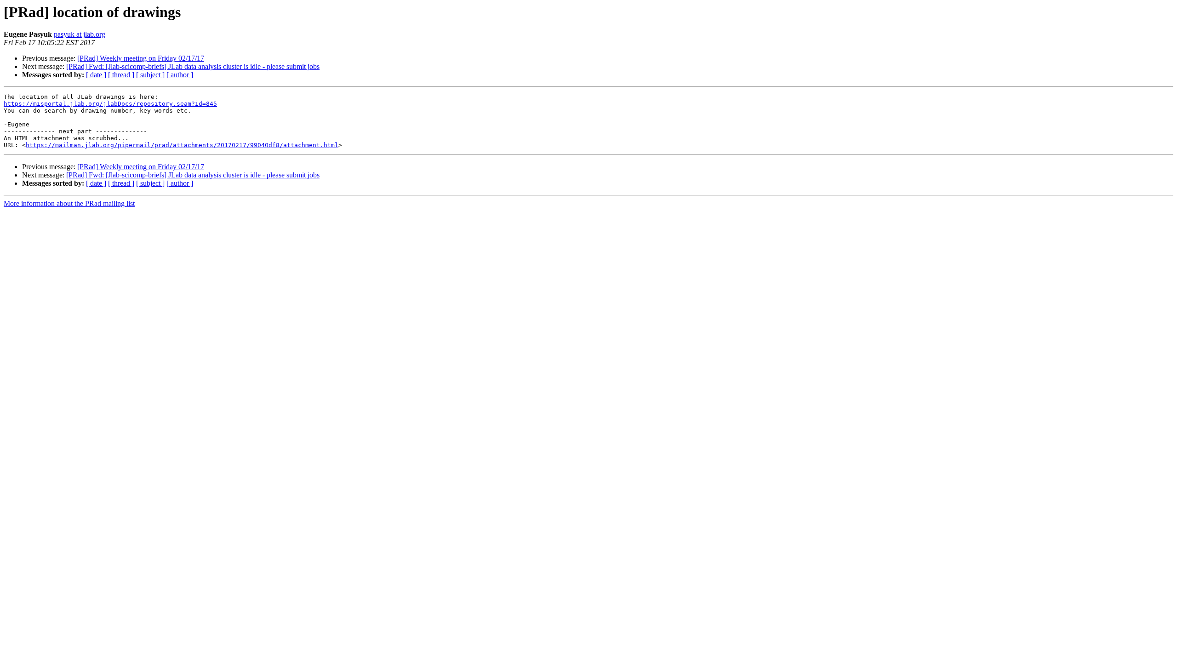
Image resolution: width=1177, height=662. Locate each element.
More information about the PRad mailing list (69, 203)
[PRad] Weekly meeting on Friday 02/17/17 (140, 58)
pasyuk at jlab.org (79, 34)
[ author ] (179, 75)
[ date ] (96, 75)
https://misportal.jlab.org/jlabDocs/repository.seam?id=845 (110, 103)
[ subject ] (150, 75)
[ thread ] (121, 75)
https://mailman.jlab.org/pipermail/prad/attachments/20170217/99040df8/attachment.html (182, 145)
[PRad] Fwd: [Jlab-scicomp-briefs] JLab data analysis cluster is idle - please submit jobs (193, 66)
